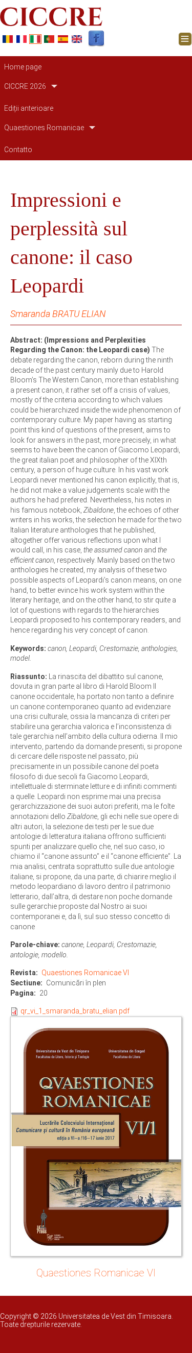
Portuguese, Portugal (49, 39)
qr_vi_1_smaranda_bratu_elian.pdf (75, 1011)
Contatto (18, 150)
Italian (35, 39)
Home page (22, 67)
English (76, 39)
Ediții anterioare (28, 108)
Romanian (7, 39)
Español (63, 39)
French (21, 39)
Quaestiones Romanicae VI (85, 973)
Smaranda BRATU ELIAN (57, 313)
